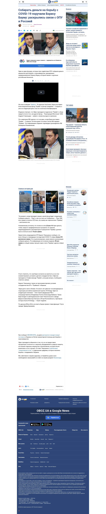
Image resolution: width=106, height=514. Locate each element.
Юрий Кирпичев (70, 258)
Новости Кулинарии (45, 452)
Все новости (84, 430)
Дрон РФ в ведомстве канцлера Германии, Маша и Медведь (73, 246)
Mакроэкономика (44, 457)
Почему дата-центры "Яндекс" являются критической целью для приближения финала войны (73, 192)
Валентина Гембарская (27, 24)
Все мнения (70, 280)
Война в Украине (42, 5)
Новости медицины (34, 462)
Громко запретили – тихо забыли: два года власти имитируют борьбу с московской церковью (74, 272)
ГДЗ (31, 443)
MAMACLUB (42, 462)
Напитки (37, 452)
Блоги (64, 430)
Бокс (46, 439)
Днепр (46, 434)
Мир (37, 430)
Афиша (31, 466)
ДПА (47, 443)
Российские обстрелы (71, 5)
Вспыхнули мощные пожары (73, 130)
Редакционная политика (28, 389)
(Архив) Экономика (38, 24)
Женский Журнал (52, 466)
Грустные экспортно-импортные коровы (73, 255)
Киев (31, 434)
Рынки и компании (34, 457)
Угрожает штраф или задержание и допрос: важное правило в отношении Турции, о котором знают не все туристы (77, 30)
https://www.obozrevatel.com (66, 473)
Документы (47, 402)
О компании (33, 398)
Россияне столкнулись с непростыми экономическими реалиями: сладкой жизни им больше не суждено (74, 213)
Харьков (35, 434)
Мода (46, 466)
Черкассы (51, 434)
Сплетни (37, 466)
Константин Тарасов (71, 195)
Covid (48, 462)
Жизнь (47, 430)
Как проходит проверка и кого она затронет (76, 155)
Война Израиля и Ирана (53, 5)
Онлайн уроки (42, 443)
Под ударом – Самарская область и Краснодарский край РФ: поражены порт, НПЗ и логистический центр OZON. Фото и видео (76, 126)
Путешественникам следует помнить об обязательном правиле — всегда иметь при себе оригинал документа (76, 36)
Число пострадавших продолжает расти (75, 142)
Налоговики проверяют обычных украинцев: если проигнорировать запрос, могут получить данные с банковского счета (76, 151)
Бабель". (33, 104)
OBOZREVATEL (31, 335)
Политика (30, 430)
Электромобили (40, 448)
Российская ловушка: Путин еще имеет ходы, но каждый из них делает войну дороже (74, 203)
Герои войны (33, 5)
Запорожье (41, 434)
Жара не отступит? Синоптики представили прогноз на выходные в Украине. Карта (73, 46)
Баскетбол (37, 439)
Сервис (50, 448)
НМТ (54, 443)
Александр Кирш (70, 250)
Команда (46, 398)
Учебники (35, 443)
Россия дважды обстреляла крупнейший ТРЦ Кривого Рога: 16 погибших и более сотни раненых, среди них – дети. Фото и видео (76, 138)
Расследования (58, 430)
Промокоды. (58, 358)
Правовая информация (64, 398)
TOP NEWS (69, 105)
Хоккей (42, 439)
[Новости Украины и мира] (42, 390)
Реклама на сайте (34, 402)
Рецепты (32, 452)
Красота (41, 466)
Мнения (68, 187)
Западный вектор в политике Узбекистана (73, 263)
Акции (46, 448)
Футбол (31, 439)
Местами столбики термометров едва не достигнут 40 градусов (71, 52)
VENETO (62, 5)
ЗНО (51, 443)
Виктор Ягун (69, 207)
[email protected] (35, 503)
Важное (68, 9)
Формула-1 (51, 439)
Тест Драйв (32, 448)
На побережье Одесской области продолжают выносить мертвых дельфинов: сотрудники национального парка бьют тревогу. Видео (73, 62)
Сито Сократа (70, 217)
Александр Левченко (71, 266)
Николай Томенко (70, 276)
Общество (75, 430)
